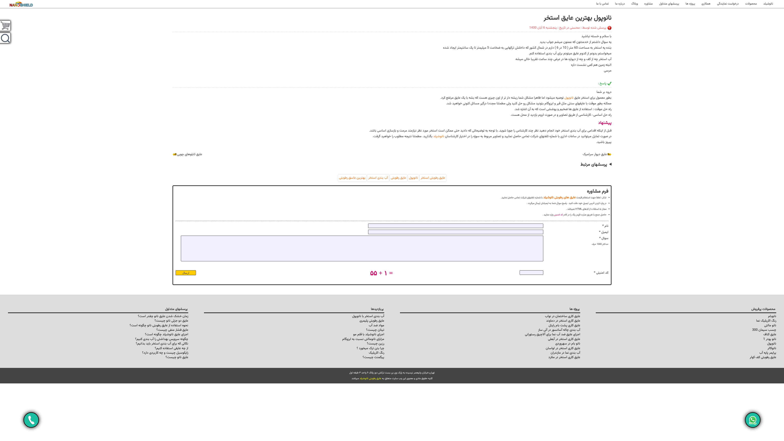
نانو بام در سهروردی (567, 343)
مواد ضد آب (376, 325)
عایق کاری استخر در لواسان (563, 348)
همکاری (706, 3)
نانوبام (772, 316)
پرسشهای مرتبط (593, 164)
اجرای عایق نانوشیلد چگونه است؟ (166, 334)
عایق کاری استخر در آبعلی (564, 339)
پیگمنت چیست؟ (373, 357)
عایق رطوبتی (398, 177)
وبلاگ (634, 3)
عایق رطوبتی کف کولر (763, 357)
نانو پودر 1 (769, 339)
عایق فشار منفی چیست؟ (172, 330)
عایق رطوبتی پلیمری (372, 320)
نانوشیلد (768, 3)
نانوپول (569, 97)
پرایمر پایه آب (767, 352)
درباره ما (620, 3)
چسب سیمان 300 (764, 330)
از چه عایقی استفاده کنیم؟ (171, 348)
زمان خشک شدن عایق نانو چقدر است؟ (163, 316)
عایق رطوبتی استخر (433, 177)
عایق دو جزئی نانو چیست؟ (171, 320)
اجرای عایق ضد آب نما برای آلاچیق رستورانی (552, 334)
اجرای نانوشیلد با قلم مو (368, 334)
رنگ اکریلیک (376, 352)
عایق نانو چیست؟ (177, 357)
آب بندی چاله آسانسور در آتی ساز (559, 330)
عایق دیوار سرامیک (595, 154)
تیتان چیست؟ (375, 330)
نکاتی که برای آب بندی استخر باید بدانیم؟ (162, 343)
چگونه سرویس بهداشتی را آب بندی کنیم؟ (161, 339)
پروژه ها (690, 3)
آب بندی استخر (378, 177)
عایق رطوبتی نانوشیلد (370, 378)
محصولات (751, 3)
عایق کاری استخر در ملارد (564, 357)
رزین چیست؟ (375, 343)
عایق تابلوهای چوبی (189, 154)
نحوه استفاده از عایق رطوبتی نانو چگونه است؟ (159, 325)
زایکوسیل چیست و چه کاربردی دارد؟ (165, 352)
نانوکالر (771, 348)
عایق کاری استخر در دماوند (563, 320)
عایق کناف (769, 334)
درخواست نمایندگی (728, 3)
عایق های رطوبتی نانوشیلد (559, 197)
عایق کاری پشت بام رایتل (564, 325)
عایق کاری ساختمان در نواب (562, 316)
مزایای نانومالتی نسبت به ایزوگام (363, 339)
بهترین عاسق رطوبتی (352, 177)
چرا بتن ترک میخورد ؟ (370, 348)
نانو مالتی (770, 325)
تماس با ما (602, 3)
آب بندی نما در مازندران (565, 352)
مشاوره (648, 3)
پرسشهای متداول (669, 3)
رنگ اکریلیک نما (766, 320)
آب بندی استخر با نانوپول (368, 316)
